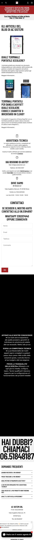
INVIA (5, 270)
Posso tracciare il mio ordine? (10, 477)
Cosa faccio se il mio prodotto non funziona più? (15, 491)
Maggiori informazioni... (8, 75)
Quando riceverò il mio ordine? (11, 473)
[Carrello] (32, 3)
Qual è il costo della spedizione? (11, 496)
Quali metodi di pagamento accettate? (13, 481)
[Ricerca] (6, 3)
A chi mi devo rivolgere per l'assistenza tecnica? (13, 486)
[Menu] (2, 3)
